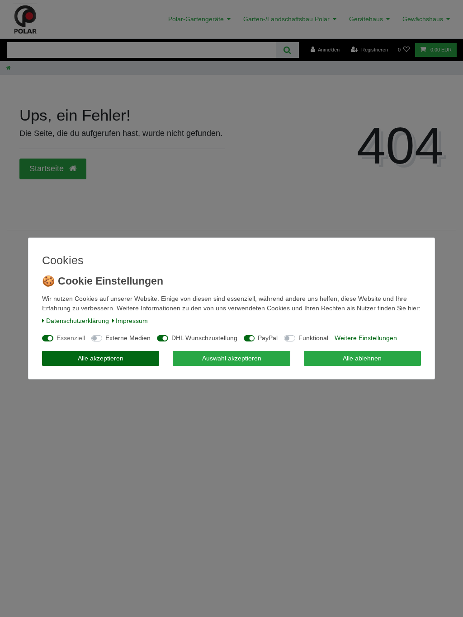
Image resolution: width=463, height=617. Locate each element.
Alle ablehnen (362, 358)
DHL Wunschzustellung (204, 337)
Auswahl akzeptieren (231, 358)
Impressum (132, 320)
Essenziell (71, 337)
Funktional (313, 337)
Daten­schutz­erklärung (77, 320)
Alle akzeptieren (100, 358)
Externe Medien (128, 337)
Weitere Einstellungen (366, 337)
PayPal (268, 337)
